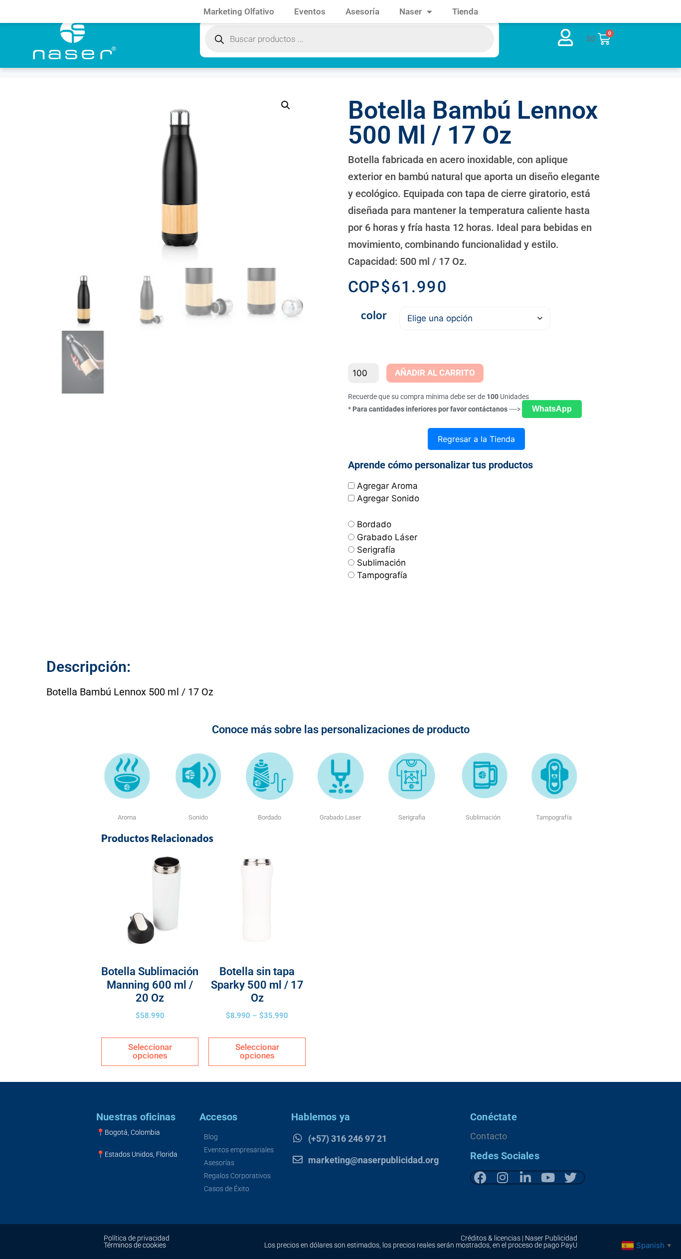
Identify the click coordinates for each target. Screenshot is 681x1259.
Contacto (489, 1136)
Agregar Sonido (388, 498)
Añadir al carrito (435, 373)
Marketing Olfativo (238, 11)
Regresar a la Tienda (476, 439)
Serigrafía (376, 550)
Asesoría (362, 11)
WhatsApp (552, 409)
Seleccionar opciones (150, 1051)
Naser (410, 11)
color (374, 315)
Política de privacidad (137, 1238)
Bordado (374, 524)
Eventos (310, 11)
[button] (286, 105)
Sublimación (381, 563)
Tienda (465, 11)
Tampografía (382, 575)
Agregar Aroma (387, 486)
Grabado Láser (387, 537)
